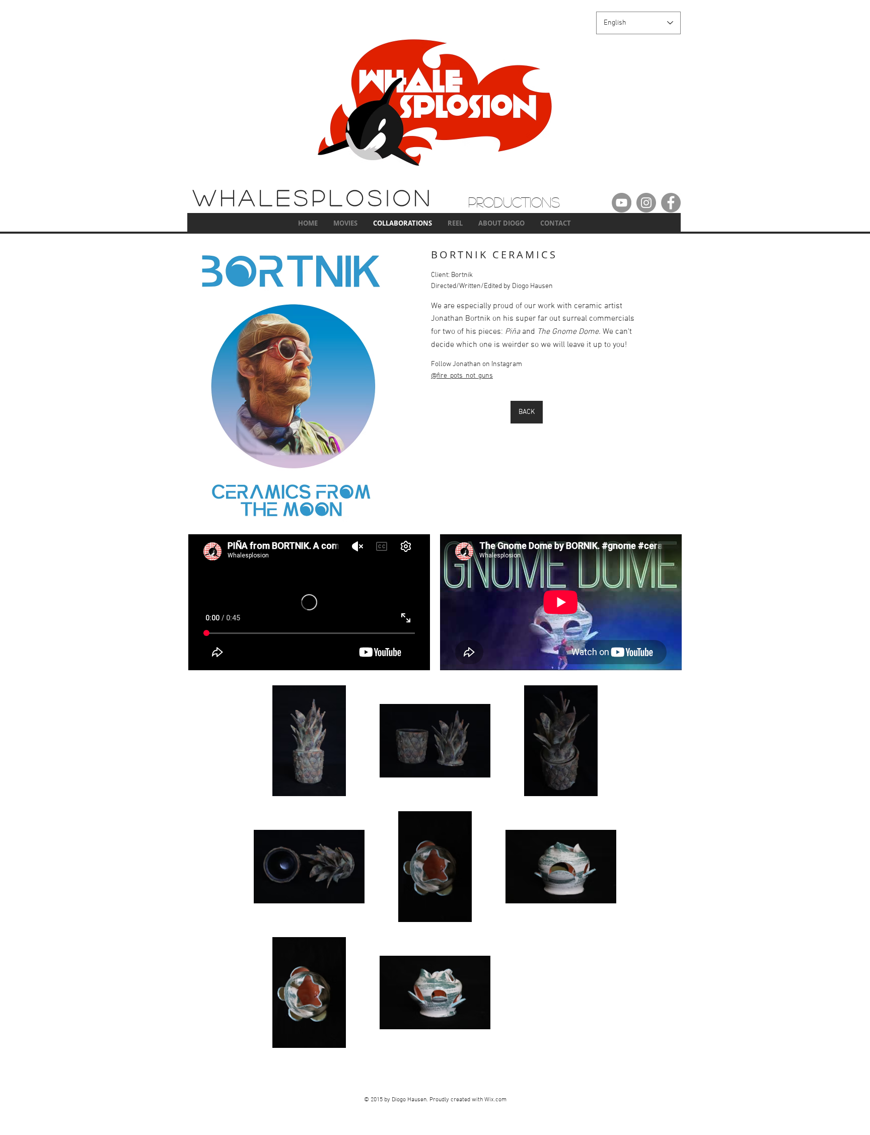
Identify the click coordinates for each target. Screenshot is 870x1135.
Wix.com (495, 1099)
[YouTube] (621, 202)
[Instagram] (646, 202)
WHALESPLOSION (313, 197)
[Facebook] (671, 202)
